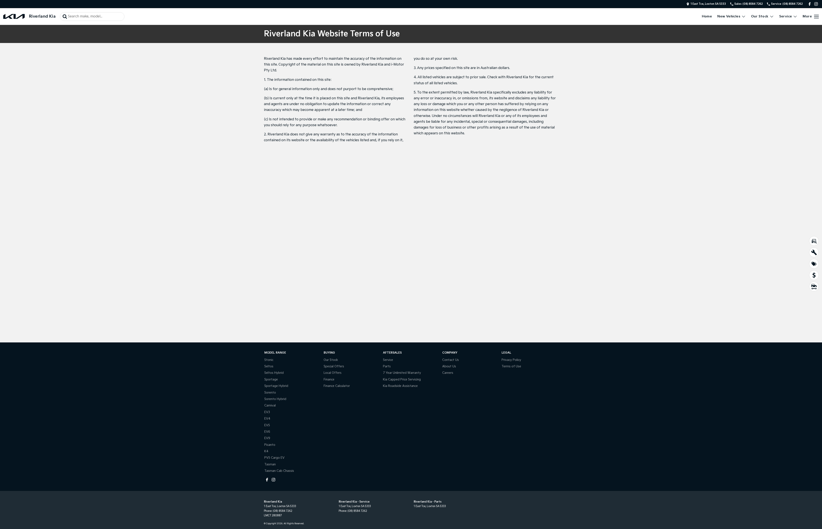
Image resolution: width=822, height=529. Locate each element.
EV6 (267, 432)
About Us (449, 366)
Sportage (271, 379)
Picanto (269, 445)
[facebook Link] (809, 4)
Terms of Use (511, 366)
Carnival (270, 405)
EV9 (267, 438)
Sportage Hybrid (276, 386)
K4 (266, 451)
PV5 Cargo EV (274, 458)
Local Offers (332, 373)
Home (707, 16)
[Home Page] (14, 16)
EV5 (267, 425)
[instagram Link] (816, 4)
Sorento (270, 392)
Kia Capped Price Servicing (402, 379)
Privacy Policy (511, 360)
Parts (387, 366)
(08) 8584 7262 (282, 511)
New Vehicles (728, 16)
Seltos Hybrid (274, 373)
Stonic (268, 360)
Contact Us (450, 360)
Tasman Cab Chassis (279, 471)
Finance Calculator (337, 386)
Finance (329, 379)
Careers (447, 373)
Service (785, 16)
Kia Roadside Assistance (400, 386)
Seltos (268, 366)
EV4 (267, 418)
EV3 (267, 412)
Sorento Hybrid (275, 399)
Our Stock (759, 16)
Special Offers (334, 366)
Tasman (270, 464)
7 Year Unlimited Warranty (402, 373)
